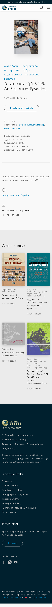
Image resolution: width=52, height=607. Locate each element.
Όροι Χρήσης (32, 592)
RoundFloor (41, 598)
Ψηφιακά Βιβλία (11, 499)
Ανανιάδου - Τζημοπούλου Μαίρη (36, 360)
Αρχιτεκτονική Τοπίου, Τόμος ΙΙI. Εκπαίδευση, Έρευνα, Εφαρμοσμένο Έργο (38, 377)
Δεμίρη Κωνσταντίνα (33, 291)
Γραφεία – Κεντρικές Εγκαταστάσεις (22, 444)
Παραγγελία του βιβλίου (16, 195)
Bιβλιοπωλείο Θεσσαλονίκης (17, 435)
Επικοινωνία (9, 512)
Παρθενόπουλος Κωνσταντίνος (9, 291)
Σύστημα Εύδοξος (11, 503)
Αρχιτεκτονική (12, 128)
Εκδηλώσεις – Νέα (12, 490)
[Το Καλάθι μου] (41, 8)
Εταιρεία (7, 481)
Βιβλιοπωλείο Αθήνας (14, 440)
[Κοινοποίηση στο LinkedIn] (13, 215)
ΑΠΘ (28, 290)
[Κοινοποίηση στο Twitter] (8, 215)
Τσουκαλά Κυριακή (36, 296)
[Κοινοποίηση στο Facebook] (3, 215)
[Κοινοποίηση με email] (18, 215)
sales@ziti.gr (40, 459)
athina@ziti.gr (32, 462)
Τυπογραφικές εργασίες (15, 494)
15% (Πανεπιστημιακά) (31, 125)
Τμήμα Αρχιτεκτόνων (37, 293)
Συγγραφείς (8, 449)
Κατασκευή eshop (12, 598)
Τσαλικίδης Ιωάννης (37, 368)
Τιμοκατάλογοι (10, 486)
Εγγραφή (12, 543)
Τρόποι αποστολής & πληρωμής (19, 508)
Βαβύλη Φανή (8, 349)
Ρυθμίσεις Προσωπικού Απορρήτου (31, 595)
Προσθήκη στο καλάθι (21, 108)
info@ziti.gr (35, 455)
